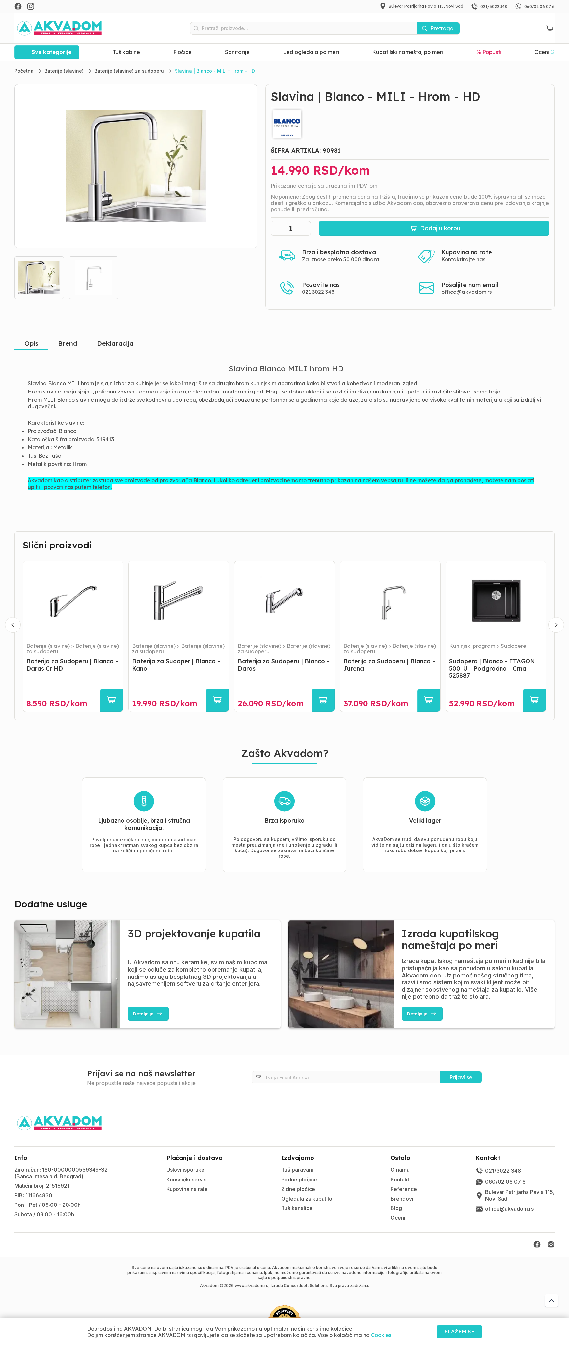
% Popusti (488, 52)
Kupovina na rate (187, 1189)
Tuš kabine (126, 52)
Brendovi (402, 1198)
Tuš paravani (297, 1169)
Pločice (182, 52)
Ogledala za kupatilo (306, 1198)
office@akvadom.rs (466, 292)
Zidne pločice (298, 1189)
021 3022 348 (318, 292)
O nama (400, 1169)
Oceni (398, 1217)
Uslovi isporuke (185, 1169)
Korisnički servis (186, 1179)
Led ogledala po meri (311, 52)
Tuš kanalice (296, 1208)
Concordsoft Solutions (306, 1285)
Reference (404, 1189)
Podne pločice (299, 1179)
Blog (396, 1208)
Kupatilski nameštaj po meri (407, 52)
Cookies (381, 1335)
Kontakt (400, 1179)
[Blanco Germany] (410, 123)
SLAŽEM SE (459, 1331)
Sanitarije (237, 52)
